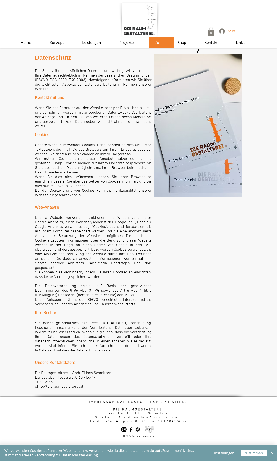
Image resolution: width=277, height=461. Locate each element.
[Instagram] (124, 429)
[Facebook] (131, 429)
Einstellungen (223, 453)
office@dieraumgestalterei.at (59, 386)
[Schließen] (271, 453)
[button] (211, 31)
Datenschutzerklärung (79, 455)
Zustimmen (253, 453)
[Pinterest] (137, 429)
